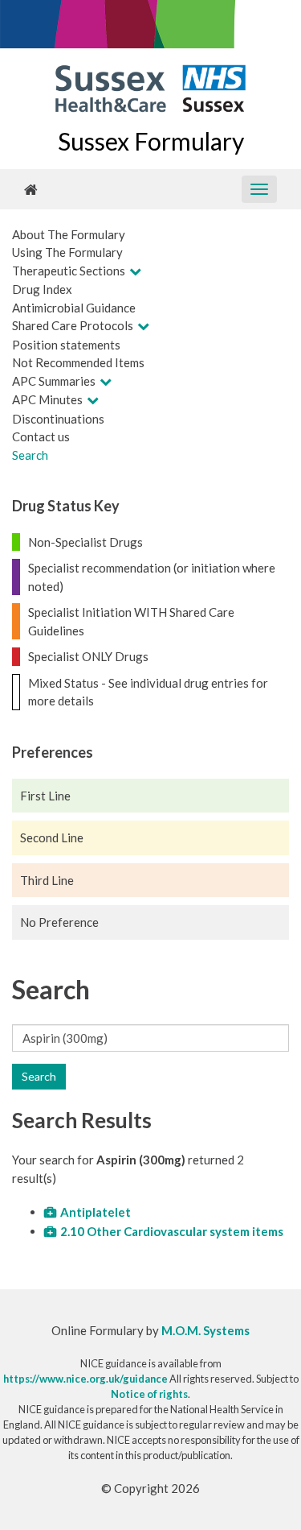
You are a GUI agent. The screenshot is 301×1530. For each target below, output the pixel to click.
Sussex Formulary (151, 140)
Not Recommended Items (78, 362)
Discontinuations (58, 418)
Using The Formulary (67, 252)
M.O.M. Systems (205, 1330)
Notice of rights (149, 1393)
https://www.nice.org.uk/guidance (85, 1378)
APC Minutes (47, 399)
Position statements (66, 344)
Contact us (41, 436)
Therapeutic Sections (68, 270)
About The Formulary (68, 234)
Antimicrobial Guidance (74, 307)
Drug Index (42, 289)
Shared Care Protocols (72, 325)
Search (30, 455)
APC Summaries (54, 381)
